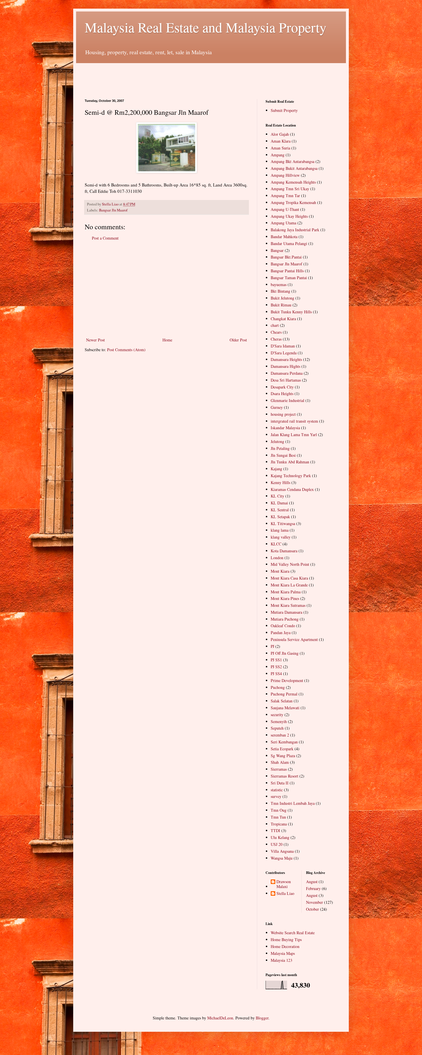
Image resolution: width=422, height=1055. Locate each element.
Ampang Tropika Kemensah (293, 202)
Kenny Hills (280, 482)
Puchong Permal (284, 694)
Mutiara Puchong (285, 619)
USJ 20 (276, 844)
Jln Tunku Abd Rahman (290, 462)
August (312, 881)
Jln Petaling (280, 448)
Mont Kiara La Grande (289, 585)
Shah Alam (280, 762)
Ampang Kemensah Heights (293, 182)
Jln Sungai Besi (283, 455)
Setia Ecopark (282, 748)
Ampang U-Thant (285, 209)
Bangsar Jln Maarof (113, 210)
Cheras (276, 339)
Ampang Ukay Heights (289, 216)
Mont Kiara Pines (285, 598)
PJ (272, 646)
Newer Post (95, 340)
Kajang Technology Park (291, 475)
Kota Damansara (284, 550)
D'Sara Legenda (284, 352)
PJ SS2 (276, 666)
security (277, 714)
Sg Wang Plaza (283, 755)
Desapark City (282, 387)
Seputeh (277, 728)
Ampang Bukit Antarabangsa (294, 168)
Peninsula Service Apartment (294, 639)
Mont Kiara (280, 571)
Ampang (277, 155)
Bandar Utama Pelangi (289, 243)
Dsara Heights (282, 393)
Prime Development (287, 680)
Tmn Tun (278, 817)
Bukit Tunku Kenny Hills (291, 311)
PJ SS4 (276, 673)
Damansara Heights (286, 359)
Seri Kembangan (284, 742)
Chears (276, 332)
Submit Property (284, 110)
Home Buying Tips (286, 939)
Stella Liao (285, 893)
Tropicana (279, 824)
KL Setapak (280, 516)
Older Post (238, 340)
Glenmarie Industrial (287, 400)
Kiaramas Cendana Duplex (292, 489)
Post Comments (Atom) (126, 349)
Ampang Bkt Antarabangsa (292, 161)
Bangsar (277, 250)
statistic (277, 789)
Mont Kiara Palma (286, 591)
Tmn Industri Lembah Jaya (293, 803)
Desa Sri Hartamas (286, 380)
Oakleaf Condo (283, 625)
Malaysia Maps (283, 953)
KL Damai (279, 503)
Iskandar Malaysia (285, 427)
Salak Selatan (282, 701)
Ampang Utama (283, 223)
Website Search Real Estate (293, 932)
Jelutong (277, 441)
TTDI (275, 830)
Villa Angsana (282, 851)
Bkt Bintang (280, 291)
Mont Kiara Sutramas (288, 605)
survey (276, 796)
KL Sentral (280, 509)
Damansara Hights (285, 366)
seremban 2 (280, 735)
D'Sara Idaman (283, 346)
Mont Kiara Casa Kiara (289, 578)
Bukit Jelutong (282, 298)
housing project (283, 414)
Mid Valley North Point (290, 564)
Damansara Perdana (287, 373)
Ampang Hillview (285, 175)
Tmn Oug (279, 810)
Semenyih (279, 721)
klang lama (280, 530)
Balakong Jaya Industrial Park (295, 229)
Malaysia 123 (281, 960)
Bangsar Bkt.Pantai (286, 257)
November (314, 902)
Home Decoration (285, 946)
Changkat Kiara (283, 318)
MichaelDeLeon (220, 1018)
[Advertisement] (189, 76)
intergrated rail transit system (294, 421)
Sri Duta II (280, 783)
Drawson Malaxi (283, 884)
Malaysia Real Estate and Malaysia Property (205, 27)
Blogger (262, 1018)
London (277, 557)
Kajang (276, 468)
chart (275, 325)
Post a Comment (105, 238)
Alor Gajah (280, 134)
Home (167, 340)
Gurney (277, 407)
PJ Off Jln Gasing (285, 653)
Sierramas (279, 769)
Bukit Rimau (281, 305)
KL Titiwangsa (283, 523)
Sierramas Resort (284, 776)
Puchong (278, 687)
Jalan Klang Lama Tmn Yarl (294, 434)
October (312, 909)
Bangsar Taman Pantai (289, 277)
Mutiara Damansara (286, 612)
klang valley (281, 537)
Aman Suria (280, 148)
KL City (277, 496)
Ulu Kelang (280, 837)
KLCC (276, 544)
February (313, 888)
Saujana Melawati (285, 707)
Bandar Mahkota (284, 236)
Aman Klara (281, 141)
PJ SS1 (276, 659)
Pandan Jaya (281, 632)
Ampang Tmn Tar (285, 195)
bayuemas (279, 284)
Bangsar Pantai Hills (287, 270)
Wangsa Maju (282, 858)
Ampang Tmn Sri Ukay (290, 188)
